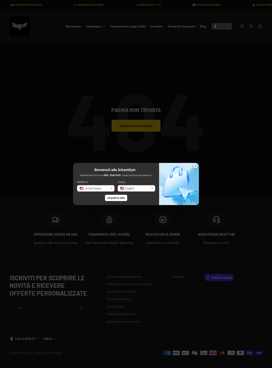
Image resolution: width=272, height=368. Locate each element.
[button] (95, 188)
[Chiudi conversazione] (195, 166)
